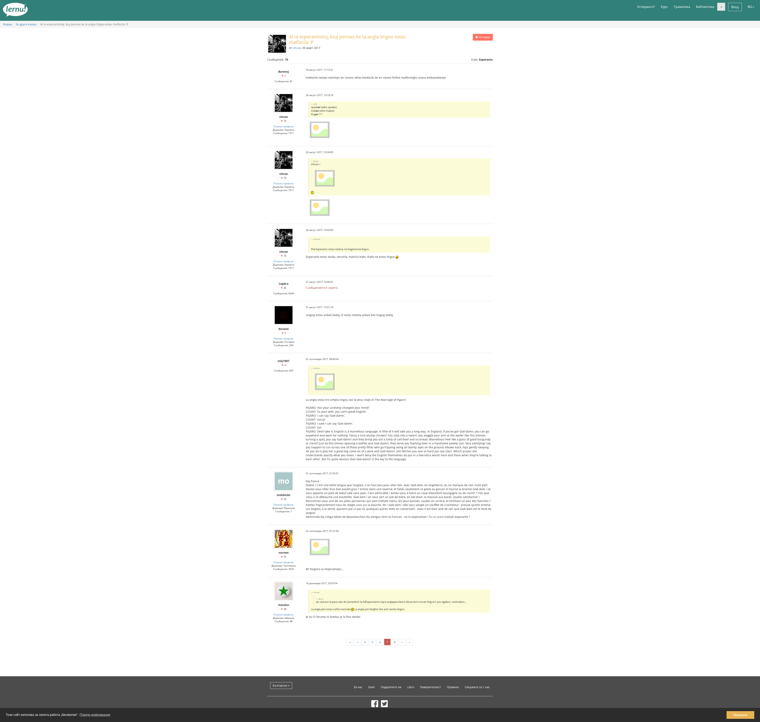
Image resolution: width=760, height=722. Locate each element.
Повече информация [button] (95, 714)
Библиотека (705, 7)
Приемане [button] (740, 714)
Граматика (682, 7)
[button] (721, 7)
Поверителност (430, 687)
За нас (358, 687)
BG (750, 7)
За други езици (26, 24)
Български (280, 685)
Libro (410, 687)
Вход (735, 7)
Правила (453, 687)
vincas (297, 48)
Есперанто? (646, 7)
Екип (371, 687)
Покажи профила (284, 126)
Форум (7, 24)
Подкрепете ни (391, 687)
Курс (664, 7)
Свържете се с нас (477, 687)
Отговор (484, 37)
